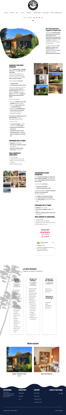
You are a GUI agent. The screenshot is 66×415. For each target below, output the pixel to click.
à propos (12, 12)
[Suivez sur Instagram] (62, 394)
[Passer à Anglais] (34, 17)
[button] (55, 248)
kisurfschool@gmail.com (8, 395)
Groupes (28, 12)
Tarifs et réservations (56, 12)
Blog (25, 17)
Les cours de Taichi (37, 399)
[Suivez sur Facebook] (59, 394)
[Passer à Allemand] (39, 17)
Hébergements (37, 12)
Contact (30, 17)
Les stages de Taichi (38, 402)
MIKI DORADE (46, 12)
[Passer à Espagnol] (41, 17)
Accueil (6, 12)
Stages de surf (37, 396)
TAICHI (22, 12)
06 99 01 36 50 (6, 396)
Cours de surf (36, 393)
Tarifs (20, 399)
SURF (17, 12)
